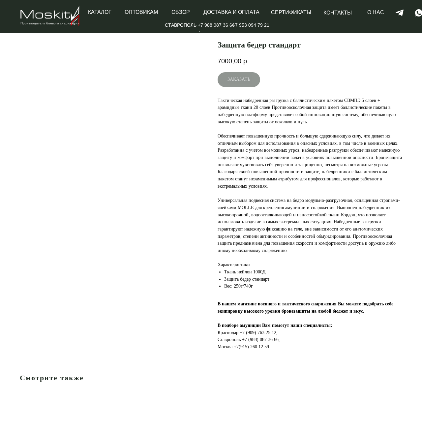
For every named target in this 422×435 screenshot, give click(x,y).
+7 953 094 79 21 (250, 25)
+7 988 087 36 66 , (216, 27)
